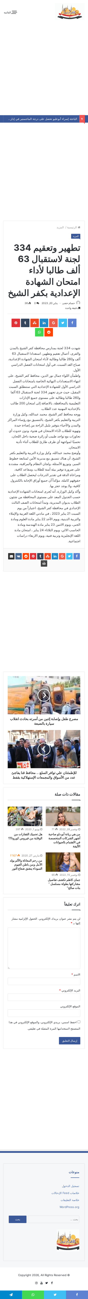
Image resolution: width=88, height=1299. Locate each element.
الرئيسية (72, 227)
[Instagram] (36, 1283)
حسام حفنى (68, 303)
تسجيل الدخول (70, 1186)
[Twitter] (46, 1283)
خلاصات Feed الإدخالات (65, 1193)
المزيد (61, 227)
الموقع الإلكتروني (70, 1006)
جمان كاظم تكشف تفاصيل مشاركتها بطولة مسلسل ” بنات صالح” (64, 884)
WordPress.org (69, 1207)
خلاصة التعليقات (70, 1200)
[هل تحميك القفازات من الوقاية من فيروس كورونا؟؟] (25, 816)
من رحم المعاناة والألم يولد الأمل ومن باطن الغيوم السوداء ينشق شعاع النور (26, 864)
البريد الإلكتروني (69, 990)
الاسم (75, 974)
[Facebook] (51, 1283)
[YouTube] (41, 1283)
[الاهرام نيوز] (70, 11)
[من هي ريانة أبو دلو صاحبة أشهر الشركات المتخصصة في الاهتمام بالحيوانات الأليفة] (63, 816)
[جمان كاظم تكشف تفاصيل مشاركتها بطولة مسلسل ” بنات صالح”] (63, 862)
